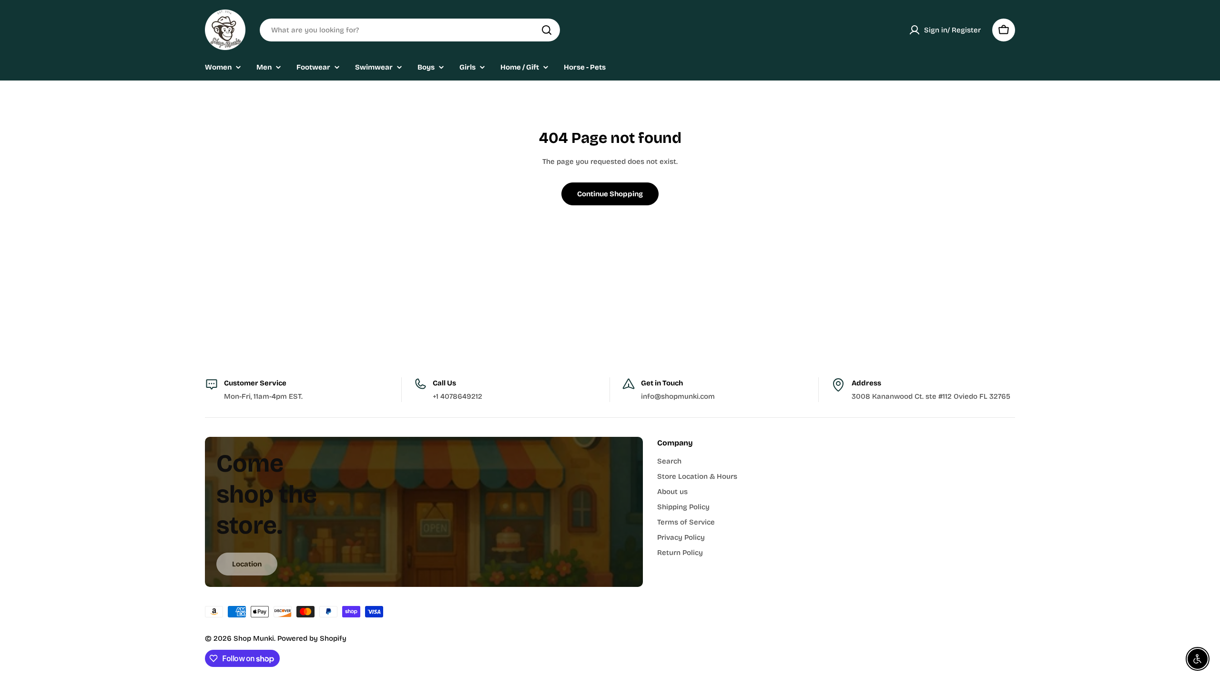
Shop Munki (254, 638)
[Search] (546, 30)
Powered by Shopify (311, 638)
